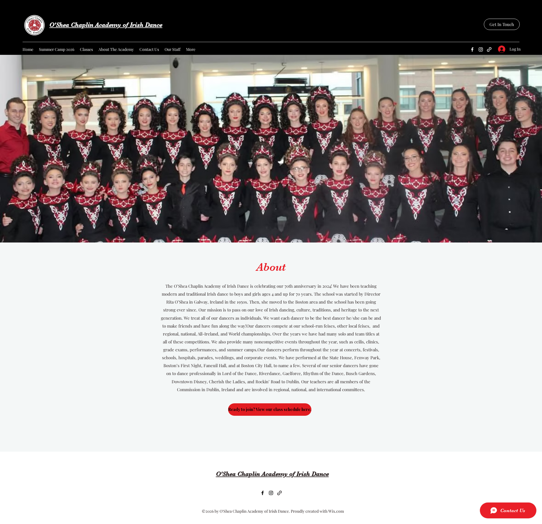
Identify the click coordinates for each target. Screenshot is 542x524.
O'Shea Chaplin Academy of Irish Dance (105, 24)
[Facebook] (472, 49)
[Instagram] (481, 49)
